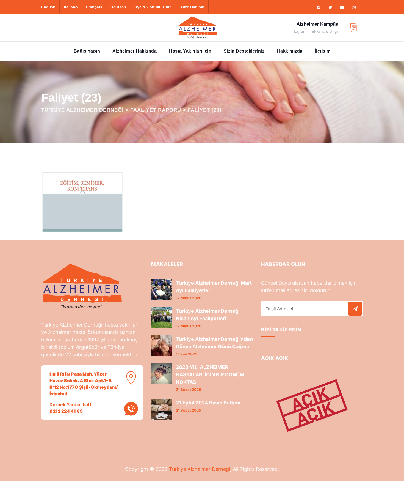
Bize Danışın (192, 7)
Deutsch (118, 7)
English (48, 7)
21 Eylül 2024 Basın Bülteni (208, 403)
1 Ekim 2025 (186, 354)
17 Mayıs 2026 (188, 298)
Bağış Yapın (87, 51)
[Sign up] (355, 309)
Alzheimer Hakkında (134, 51)
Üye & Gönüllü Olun (153, 7)
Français (94, 7)
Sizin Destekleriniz (244, 51)
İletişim (323, 51)
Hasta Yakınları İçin (190, 51)
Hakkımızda (290, 51)
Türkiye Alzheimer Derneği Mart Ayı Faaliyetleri (214, 286)
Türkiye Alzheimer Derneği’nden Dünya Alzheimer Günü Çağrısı (214, 342)
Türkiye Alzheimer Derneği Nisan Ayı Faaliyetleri (208, 314)
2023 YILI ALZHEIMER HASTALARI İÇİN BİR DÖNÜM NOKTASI (210, 374)
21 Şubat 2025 (188, 389)
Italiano (71, 7)
